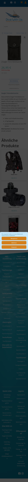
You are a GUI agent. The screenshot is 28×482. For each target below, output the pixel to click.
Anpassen (14, 247)
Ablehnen (14, 242)
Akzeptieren (14, 238)
